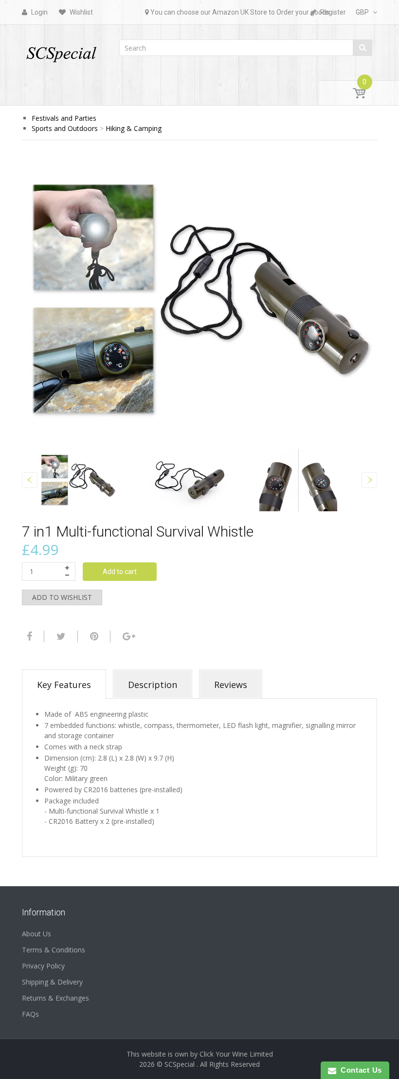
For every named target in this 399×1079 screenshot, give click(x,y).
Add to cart (120, 572)
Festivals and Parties (64, 118)
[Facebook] (28, 636)
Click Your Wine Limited (236, 1054)
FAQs (30, 1014)
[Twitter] (60, 636)
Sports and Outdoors (65, 128)
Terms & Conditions (53, 949)
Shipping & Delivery (52, 981)
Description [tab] (152, 684)
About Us (36, 933)
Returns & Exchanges (55, 998)
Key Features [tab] (64, 684)
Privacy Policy (43, 965)
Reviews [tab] (230, 684)
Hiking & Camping (134, 128)
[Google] (128, 636)
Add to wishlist (62, 597)
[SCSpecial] (61, 50)
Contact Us (359, 1070)
